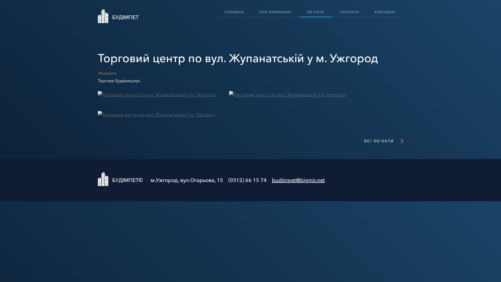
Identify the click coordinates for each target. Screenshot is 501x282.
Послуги (349, 12)
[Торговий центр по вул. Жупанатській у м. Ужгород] (156, 95)
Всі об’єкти (379, 141)
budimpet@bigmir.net (298, 180)
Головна (234, 12)
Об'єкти (315, 12)
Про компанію (275, 12)
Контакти (385, 12)
